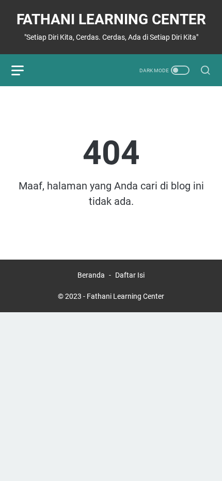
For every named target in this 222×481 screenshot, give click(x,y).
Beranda (91, 275)
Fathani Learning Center (111, 19)
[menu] (23, 70)
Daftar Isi (130, 275)
